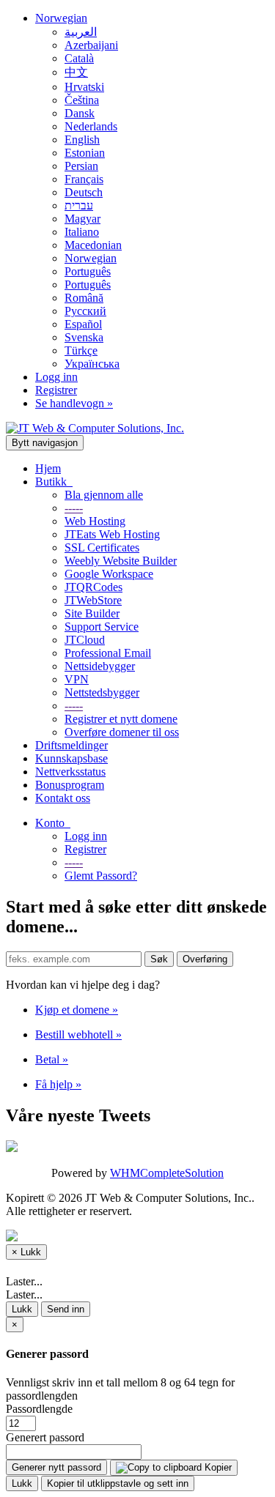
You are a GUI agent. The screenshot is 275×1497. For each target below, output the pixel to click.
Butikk (54, 481)
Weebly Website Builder (121, 560)
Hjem (48, 468)
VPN (77, 679)
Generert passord (45, 1437)
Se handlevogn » (74, 403)
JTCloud (85, 640)
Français (84, 179)
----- (74, 508)
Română (84, 297)
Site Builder (92, 613)
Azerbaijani (91, 45)
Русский (85, 311)
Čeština (82, 100)
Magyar (82, 218)
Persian (81, 166)
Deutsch (84, 192)
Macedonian (93, 245)
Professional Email (108, 653)
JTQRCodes (93, 587)
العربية (81, 32)
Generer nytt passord (56, 1467)
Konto (52, 823)
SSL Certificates (102, 547)
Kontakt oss (62, 798)
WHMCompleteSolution (167, 1173)
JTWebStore (93, 600)
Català (79, 58)
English (82, 139)
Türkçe (81, 350)
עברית (79, 205)
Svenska (84, 337)
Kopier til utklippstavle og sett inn (117, 1483)
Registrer (56, 390)
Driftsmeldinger (71, 745)
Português (88, 271)
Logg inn (56, 377)
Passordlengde (39, 1409)
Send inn (65, 1309)
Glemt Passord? (101, 875)
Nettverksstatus (70, 771)
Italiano (82, 232)
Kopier (217, 1467)
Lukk (22, 1309)
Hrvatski (84, 87)
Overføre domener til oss (122, 732)
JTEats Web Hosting (112, 534)
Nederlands (91, 126)
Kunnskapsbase (71, 758)
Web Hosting (95, 521)
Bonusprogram (69, 785)
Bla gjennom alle (104, 495)
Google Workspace (109, 574)
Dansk (80, 113)
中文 (76, 72)
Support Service (102, 626)
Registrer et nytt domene (121, 719)
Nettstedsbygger (102, 692)
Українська (92, 363)
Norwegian (61, 18)
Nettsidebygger (100, 666)
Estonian (85, 152)
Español (83, 324)
